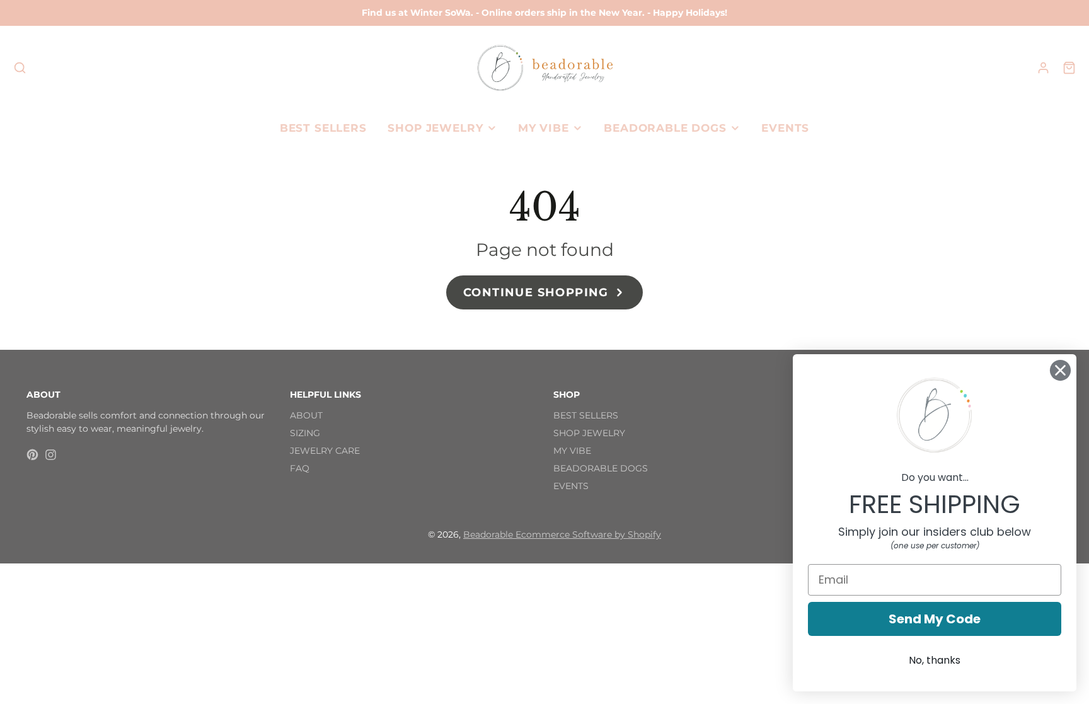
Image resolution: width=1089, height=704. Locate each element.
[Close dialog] (1060, 370)
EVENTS (785, 128)
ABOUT (306, 415)
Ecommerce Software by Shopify (588, 534)
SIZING (305, 433)
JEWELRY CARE (325, 450)
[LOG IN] (1043, 67)
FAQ (299, 468)
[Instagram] (51, 455)
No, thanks (934, 660)
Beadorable (489, 534)
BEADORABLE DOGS (665, 128)
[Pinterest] (32, 455)
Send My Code (935, 619)
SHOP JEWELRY (435, 128)
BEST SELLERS (323, 128)
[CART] (1069, 67)
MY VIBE (543, 128)
